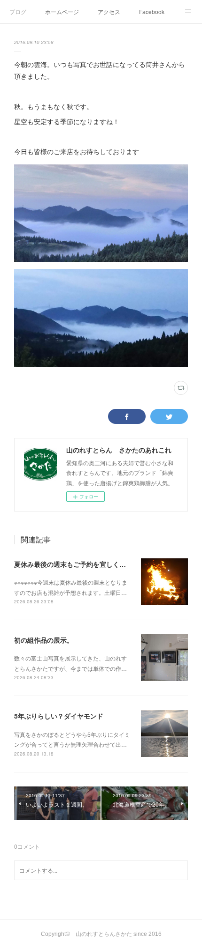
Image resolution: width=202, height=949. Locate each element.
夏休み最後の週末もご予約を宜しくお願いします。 (89, 564)
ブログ (17, 11)
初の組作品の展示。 (43, 640)
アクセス (109, 11)
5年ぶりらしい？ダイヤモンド (58, 715)
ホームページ (62, 11)
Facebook (151, 11)
